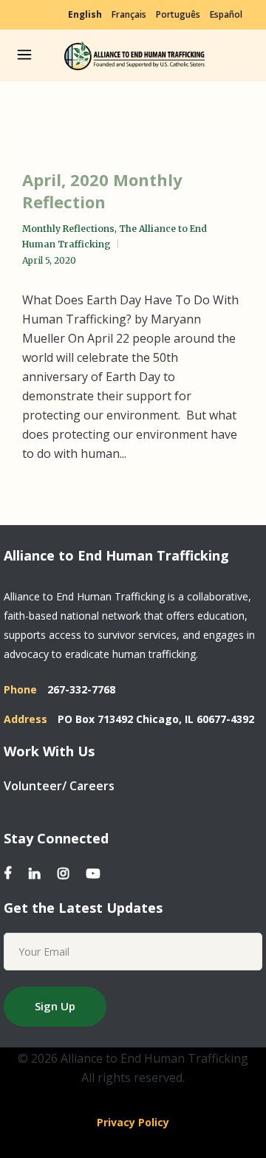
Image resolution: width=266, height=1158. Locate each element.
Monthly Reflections (68, 228)
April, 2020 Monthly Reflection (102, 190)
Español (226, 14)
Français (129, 14)
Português (178, 14)
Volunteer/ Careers (59, 786)
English (85, 14)
